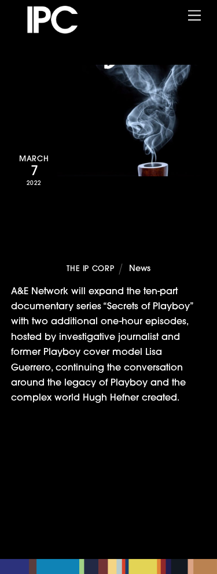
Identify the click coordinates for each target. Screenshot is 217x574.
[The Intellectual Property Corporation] (63, 30)
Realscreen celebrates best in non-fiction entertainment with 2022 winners (116, 459)
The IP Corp (90, 269)
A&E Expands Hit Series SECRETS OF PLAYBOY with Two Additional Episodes (108, 229)
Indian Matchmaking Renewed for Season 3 (109, 490)
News (139, 269)
